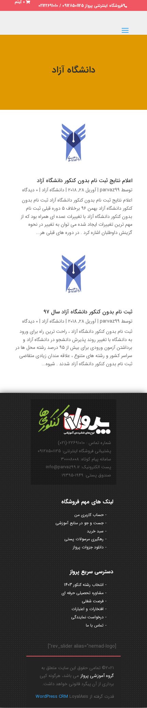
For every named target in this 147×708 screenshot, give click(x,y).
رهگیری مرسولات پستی (84, 539)
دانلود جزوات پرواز (88, 547)
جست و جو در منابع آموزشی (79, 523)
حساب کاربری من (89, 515)
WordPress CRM (52, 696)
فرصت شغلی (93, 601)
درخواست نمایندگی (87, 617)
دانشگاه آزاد (53, 190)
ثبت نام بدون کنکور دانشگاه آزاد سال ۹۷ (87, 312)
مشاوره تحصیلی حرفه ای (83, 593)
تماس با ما (95, 625)
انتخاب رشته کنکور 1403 (84, 584)
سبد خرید (95, 531)
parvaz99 (110, 190)
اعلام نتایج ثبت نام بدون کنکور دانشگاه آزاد (84, 180)
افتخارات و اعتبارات (87, 609)
